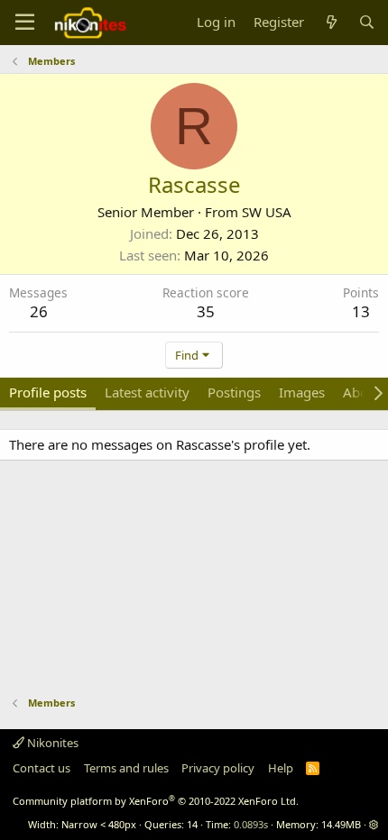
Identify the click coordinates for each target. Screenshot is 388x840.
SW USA (266, 212)
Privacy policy (217, 768)
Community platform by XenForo (156, 801)
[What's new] (330, 22)
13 (361, 311)
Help (280, 768)
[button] (374, 824)
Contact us (41, 768)
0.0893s (251, 824)
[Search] (366, 22)
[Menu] (25, 22)
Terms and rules (126, 768)
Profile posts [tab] (48, 392)
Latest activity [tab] (147, 392)
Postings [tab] (234, 392)
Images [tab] (302, 392)
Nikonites (51, 743)
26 (39, 311)
